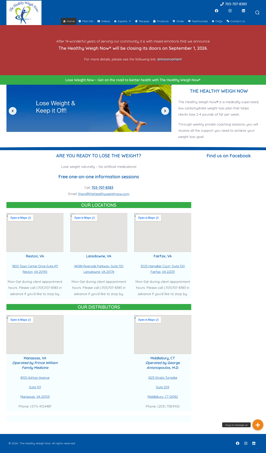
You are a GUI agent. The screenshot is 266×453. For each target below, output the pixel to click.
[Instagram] (229, 10)
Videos (105, 21)
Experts (122, 21)
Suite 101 (35, 387)
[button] (257, 424)
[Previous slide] (13, 111)
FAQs (219, 21)
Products (163, 21)
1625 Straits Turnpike (162, 378)
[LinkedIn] (243, 10)
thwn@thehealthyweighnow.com (103, 194)
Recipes (144, 21)
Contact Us (237, 21)
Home (71, 21)
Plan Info (87, 21)
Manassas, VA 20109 (35, 397)
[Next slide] (165, 111)
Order (180, 21)
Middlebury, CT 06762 (163, 397)
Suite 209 (162, 387)
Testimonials (200, 21)
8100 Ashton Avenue (34, 378)
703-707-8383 (235, 4)
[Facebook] (216, 10)
